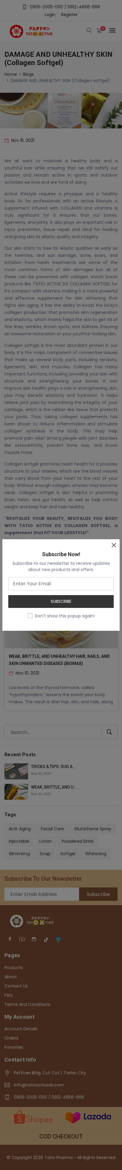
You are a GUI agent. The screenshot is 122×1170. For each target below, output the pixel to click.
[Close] (114, 545)
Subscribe (61, 601)
